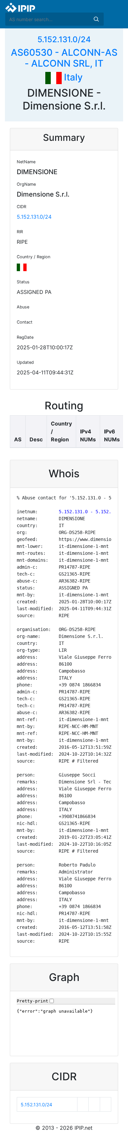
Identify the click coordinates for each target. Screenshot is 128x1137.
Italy (72, 77)
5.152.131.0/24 (64, 39)
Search (96, 19)
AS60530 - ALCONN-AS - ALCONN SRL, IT (64, 58)
